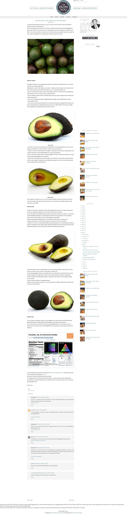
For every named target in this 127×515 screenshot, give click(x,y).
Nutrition (32, 390)
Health (68, 17)
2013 (82, 228)
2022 (83, 210)
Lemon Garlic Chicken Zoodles (92, 302)
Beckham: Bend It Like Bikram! (89, 259)
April (84, 266)
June (84, 262)
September (85, 240)
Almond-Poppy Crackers (91, 330)
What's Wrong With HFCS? (88, 257)
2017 (83, 220)
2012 (82, 230)
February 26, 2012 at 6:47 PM (41, 463)
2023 (83, 208)
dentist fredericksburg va (36, 456)
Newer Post (30, 500)
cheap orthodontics (35, 429)
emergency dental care (35, 417)
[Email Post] (28, 389)
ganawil (33, 436)
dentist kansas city (35, 402)
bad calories (60, 372)
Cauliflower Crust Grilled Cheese (92, 133)
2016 (82, 222)
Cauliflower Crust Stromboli (91, 182)
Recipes (62, 17)
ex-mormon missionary (36, 473)
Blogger (66, 511)
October (84, 238)
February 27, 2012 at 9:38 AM (48, 473)
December (85, 234)
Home (51, 17)
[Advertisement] (90, 68)
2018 (82, 218)
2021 (82, 212)
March (84, 268)
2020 (83, 214)
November (85, 236)
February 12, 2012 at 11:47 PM (43, 447)
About (57, 17)
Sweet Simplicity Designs (56, 513)
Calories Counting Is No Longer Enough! (91, 252)
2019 (82, 216)
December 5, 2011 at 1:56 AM (43, 397)
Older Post (71, 500)
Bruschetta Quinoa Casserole (92, 196)
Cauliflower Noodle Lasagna (91, 154)
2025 (83, 206)
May (84, 264)
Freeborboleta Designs (76, 513)
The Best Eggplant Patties (91, 323)
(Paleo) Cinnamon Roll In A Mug (92, 168)
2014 (83, 226)
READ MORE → (83, 32)
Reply (32, 405)
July (83, 244)
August (84, 242)
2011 (82, 232)
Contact (74, 17)
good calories (53, 372)
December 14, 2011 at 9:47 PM (41, 436)
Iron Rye (33, 463)
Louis (32, 410)
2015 (82, 224)
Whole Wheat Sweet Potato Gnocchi (90, 250)
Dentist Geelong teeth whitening (38, 440)
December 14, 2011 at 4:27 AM (43, 424)
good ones (44, 374)
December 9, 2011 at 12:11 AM (40, 410)
